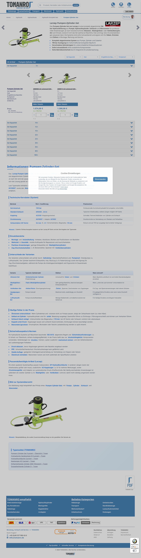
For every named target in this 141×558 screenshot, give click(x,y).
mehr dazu (64, 187)
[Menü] (138, 539)
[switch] (135, 551)
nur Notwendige (62, 189)
